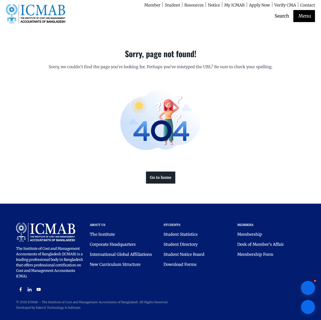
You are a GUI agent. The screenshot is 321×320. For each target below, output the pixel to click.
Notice (214, 5)
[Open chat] (308, 307)
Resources (194, 5)
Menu (304, 16)
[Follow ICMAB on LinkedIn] (29, 289)
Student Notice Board (184, 254)
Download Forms (180, 264)
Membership (249, 234)
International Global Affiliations (121, 254)
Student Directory (181, 244)
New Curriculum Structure (115, 264)
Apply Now (259, 5)
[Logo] (35, 13)
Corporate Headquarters (113, 244)
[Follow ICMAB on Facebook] (20, 289)
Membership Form (255, 254)
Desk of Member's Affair (260, 244)
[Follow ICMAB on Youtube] (38, 289)
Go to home (160, 177)
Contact (307, 5)
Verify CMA (285, 5)
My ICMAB (234, 5)
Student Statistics (181, 234)
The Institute (102, 234)
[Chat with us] (308, 288)
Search (282, 16)
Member (152, 5)
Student (172, 5)
